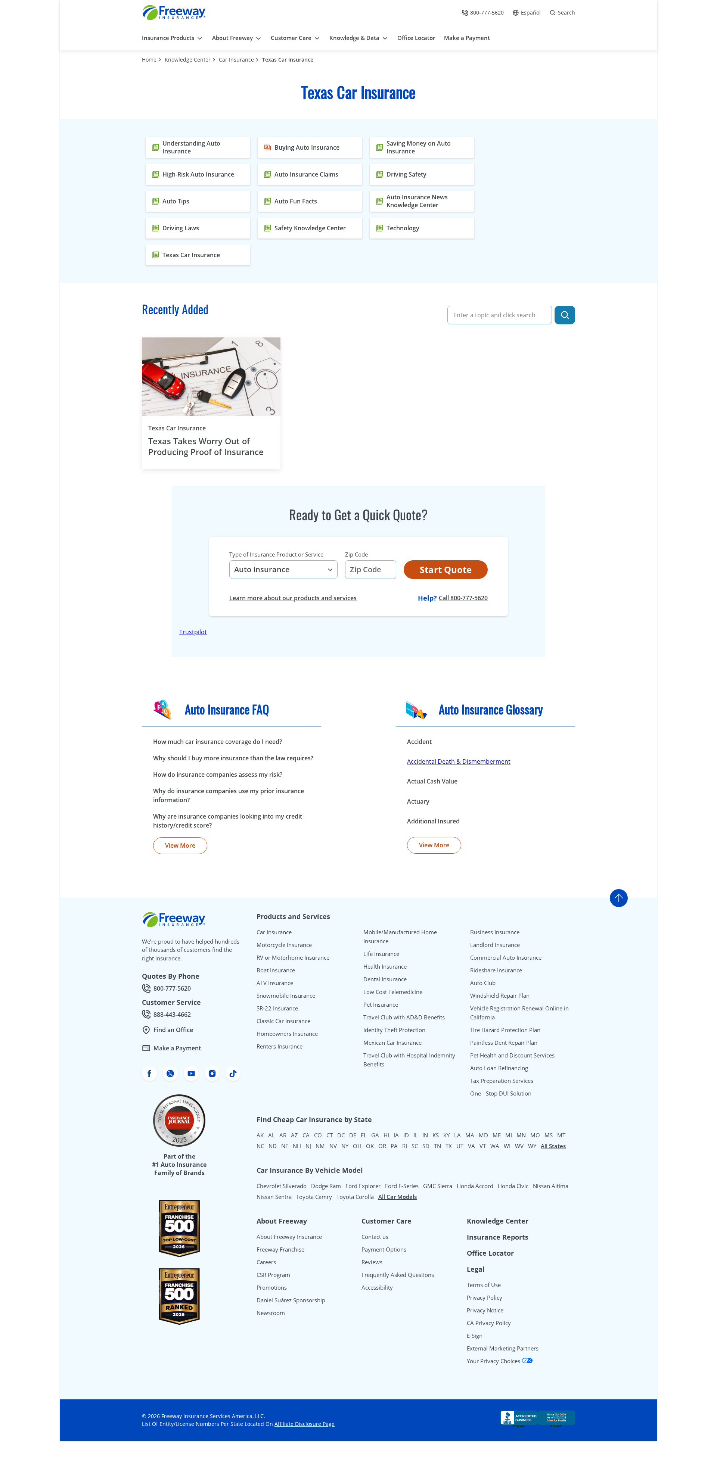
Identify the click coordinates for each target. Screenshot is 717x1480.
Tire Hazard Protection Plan (505, 1030)
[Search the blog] (565, 315)
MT (561, 1135)
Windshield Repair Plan (500, 995)
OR (382, 1146)
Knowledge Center (188, 59)
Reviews (371, 1262)
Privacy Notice (485, 1310)
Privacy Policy (484, 1297)
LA (457, 1135)
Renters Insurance (279, 1046)
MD (483, 1135)
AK (260, 1135)
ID (406, 1135)
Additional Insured (433, 821)
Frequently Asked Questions (397, 1274)
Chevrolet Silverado (282, 1186)
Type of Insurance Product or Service (276, 554)
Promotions (272, 1287)
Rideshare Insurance (496, 970)
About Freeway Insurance (289, 1236)
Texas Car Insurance (287, 59)
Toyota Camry (314, 1196)
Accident (419, 742)
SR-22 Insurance (277, 1008)
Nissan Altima (550, 1186)
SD (425, 1146)
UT (459, 1146)
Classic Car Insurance (283, 1021)
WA (494, 1146)
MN (521, 1135)
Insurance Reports (497, 1237)
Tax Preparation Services (501, 1080)
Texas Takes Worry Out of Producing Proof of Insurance (206, 446)
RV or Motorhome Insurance (293, 957)
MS (548, 1135)
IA (396, 1135)
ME (497, 1135)
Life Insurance (381, 953)
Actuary (418, 801)
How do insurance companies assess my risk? (217, 774)
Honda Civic (513, 1186)
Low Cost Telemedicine (392, 992)
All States (553, 1146)
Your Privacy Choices (494, 1361)
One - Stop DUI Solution (500, 1093)
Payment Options (383, 1249)
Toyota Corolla (355, 1196)
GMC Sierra (437, 1186)
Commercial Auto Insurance (505, 957)
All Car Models (397, 1196)
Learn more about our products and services (293, 598)
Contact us (374, 1236)
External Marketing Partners (502, 1348)
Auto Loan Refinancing (499, 1068)
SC (415, 1146)
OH (357, 1146)
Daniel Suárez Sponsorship (291, 1300)
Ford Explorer (363, 1186)
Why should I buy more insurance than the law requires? (233, 758)
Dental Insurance (385, 979)
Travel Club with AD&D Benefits (404, 1017)
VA (471, 1146)
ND (273, 1146)
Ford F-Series (402, 1186)
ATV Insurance (275, 983)
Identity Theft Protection (394, 1030)
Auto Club (483, 983)
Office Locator (490, 1253)
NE (284, 1146)
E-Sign (474, 1335)
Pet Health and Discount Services (512, 1055)
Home (149, 59)
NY (344, 1146)
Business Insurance (494, 932)
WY (532, 1146)
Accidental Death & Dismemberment (458, 761)
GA (375, 1135)
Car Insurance (236, 59)
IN (425, 1135)
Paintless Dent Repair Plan (503, 1042)
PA (394, 1146)
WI (507, 1146)
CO (318, 1135)
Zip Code (356, 554)
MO (535, 1135)
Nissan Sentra (274, 1196)
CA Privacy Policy (489, 1323)
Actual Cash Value (432, 781)
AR (282, 1135)
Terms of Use (484, 1285)
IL (415, 1135)
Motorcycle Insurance (284, 944)
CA (306, 1135)
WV (519, 1146)
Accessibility (377, 1287)
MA (469, 1135)
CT (329, 1135)
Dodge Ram (326, 1186)
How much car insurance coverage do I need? (217, 742)
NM (320, 1146)
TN (437, 1146)
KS (435, 1135)
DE (352, 1135)
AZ (294, 1135)
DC (341, 1135)
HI (386, 1135)
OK (370, 1146)
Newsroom (271, 1313)
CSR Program (273, 1274)
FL (364, 1135)
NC (260, 1146)
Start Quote (446, 569)
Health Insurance (385, 966)
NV (333, 1146)
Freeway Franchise (280, 1249)
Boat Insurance (276, 970)
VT (482, 1146)
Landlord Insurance (495, 944)
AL (271, 1135)
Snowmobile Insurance (286, 995)
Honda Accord (475, 1186)
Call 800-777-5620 (463, 598)
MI (508, 1135)
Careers (266, 1262)
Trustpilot (193, 632)
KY (446, 1135)
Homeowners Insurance (287, 1033)
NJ (308, 1146)
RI (404, 1146)
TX (449, 1146)
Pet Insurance (380, 1004)
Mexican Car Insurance (392, 1042)
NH (297, 1146)
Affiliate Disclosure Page (304, 1423)
